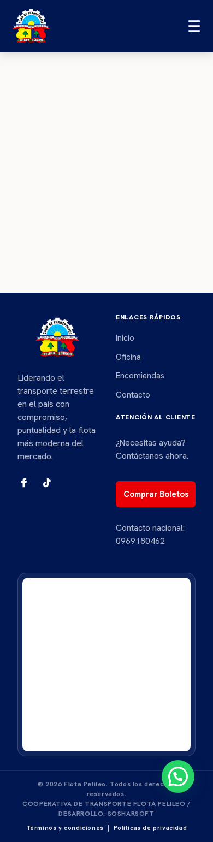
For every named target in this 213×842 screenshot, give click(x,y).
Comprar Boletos (155, 494)
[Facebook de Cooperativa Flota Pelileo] (24, 482)
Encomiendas (140, 375)
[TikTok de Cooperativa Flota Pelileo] (47, 482)
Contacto (133, 394)
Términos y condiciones (65, 828)
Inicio (125, 338)
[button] (178, 776)
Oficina (128, 357)
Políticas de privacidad (150, 828)
